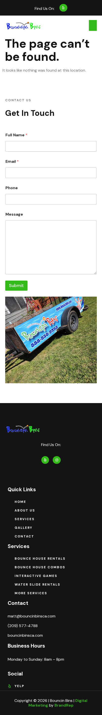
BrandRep (64, 705)
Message (14, 214)
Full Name (16, 135)
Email (12, 161)
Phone (11, 187)
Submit (16, 285)
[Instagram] (56, 460)
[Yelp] (63, 8)
